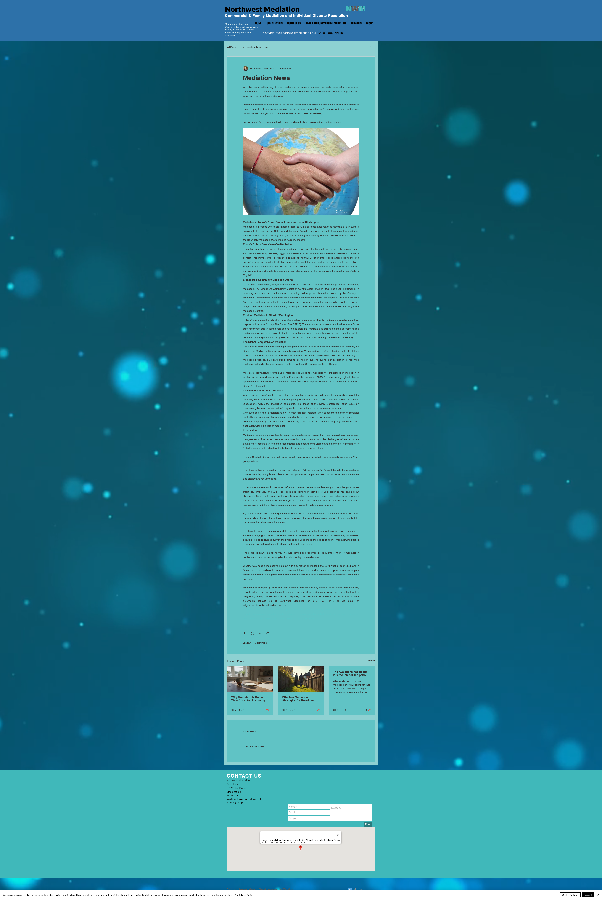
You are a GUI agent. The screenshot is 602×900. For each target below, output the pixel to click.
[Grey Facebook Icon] (355, 890)
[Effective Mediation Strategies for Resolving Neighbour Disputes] (301, 679)
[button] (370, 47)
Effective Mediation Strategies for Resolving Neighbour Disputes (298, 699)
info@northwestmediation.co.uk (296, 33)
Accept (588, 895)
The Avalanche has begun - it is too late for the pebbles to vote (351, 673)
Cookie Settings (570, 895)
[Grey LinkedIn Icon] (361, 890)
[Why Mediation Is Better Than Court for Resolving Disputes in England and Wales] (250, 679)
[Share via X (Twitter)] (252, 633)
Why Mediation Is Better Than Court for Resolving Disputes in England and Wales (248, 699)
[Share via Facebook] (244, 633)
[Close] (598, 894)
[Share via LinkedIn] (259, 633)
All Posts (231, 47)
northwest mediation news (255, 47)
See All (371, 660)
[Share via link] (267, 633)
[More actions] (357, 68)
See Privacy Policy (244, 895)
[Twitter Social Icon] (350, 890)
